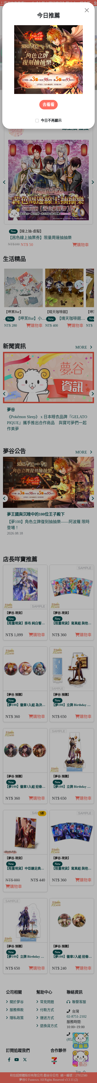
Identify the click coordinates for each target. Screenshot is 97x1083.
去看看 (48, 104)
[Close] (87, 10)
